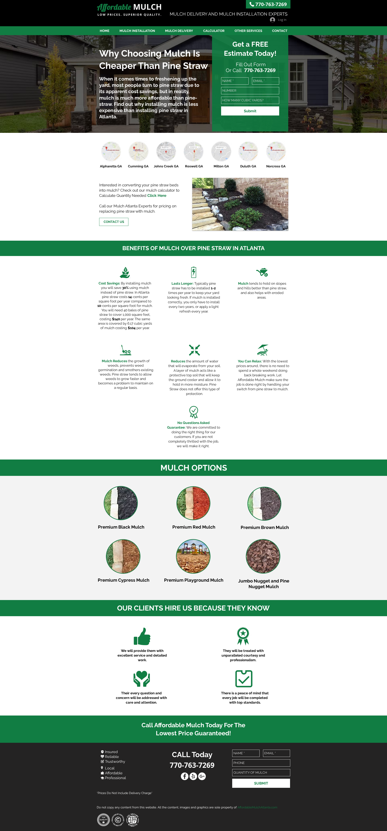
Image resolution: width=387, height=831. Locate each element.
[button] (248, 31)
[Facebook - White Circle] (184, 776)
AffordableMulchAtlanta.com (257, 807)
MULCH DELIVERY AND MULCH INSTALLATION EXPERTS (228, 14)
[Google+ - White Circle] (202, 776)
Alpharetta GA (111, 166)
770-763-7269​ (271, 4)
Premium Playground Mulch (193, 580)
